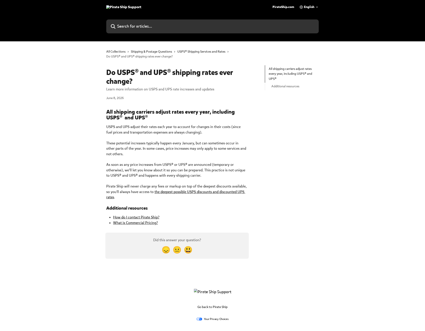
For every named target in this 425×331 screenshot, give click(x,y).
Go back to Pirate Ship (212, 307)
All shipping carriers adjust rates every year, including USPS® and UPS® (290, 74)
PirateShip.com (283, 7)
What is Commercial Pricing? (135, 222)
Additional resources (285, 86)
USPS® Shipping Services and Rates (201, 52)
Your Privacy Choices (216, 319)
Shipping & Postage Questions (151, 52)
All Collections (116, 52)
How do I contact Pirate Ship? (136, 217)
